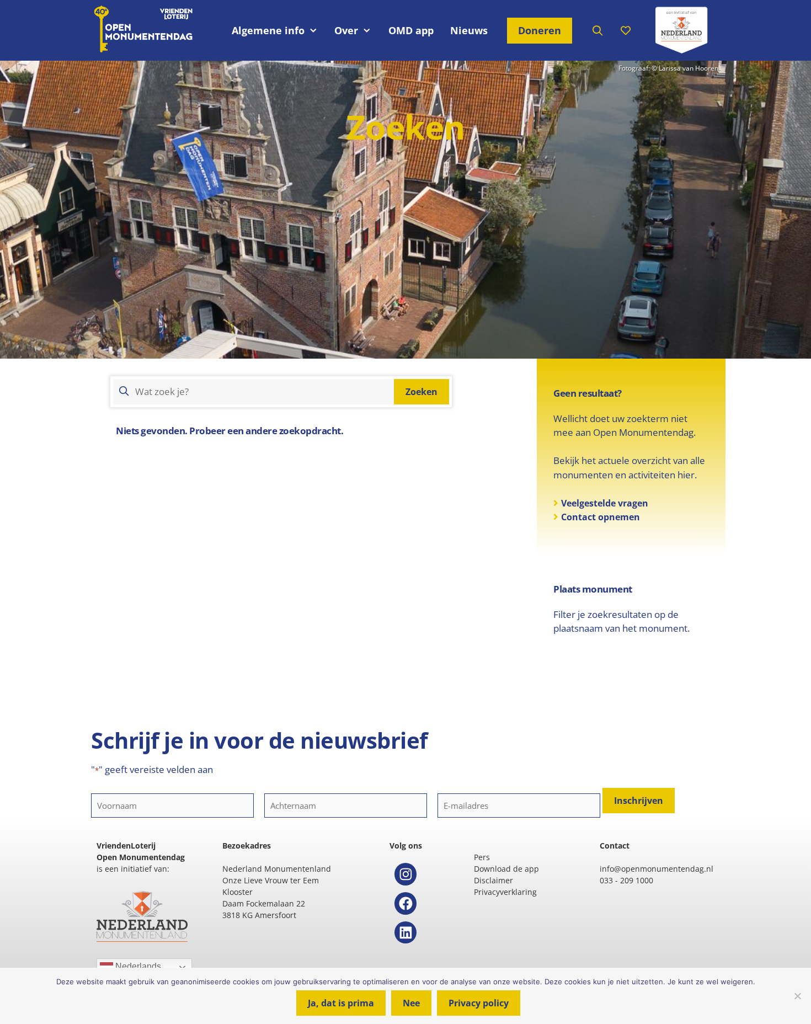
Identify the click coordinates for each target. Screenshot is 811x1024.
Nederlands (137, 966)
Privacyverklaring (505, 892)
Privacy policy (479, 1003)
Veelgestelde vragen (604, 503)
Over (346, 30)
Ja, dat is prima (341, 1003)
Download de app (506, 868)
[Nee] (797, 995)
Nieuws (469, 30)
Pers (482, 857)
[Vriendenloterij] (681, 30)
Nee (411, 1003)
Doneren (539, 30)
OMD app (411, 30)
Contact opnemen (600, 517)
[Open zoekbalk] (597, 30)
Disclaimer (493, 880)
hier (686, 474)
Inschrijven (638, 800)
